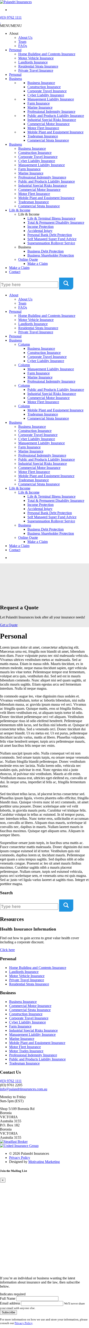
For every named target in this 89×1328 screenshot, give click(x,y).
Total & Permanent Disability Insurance (55, 222)
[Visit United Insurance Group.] (19, 1146)
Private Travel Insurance (35, 70)
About (13, 295)
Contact (14, 272)
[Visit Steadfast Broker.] (14, 1142)
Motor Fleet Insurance (43, 128)
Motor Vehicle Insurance (36, 58)
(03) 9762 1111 (11, 17)
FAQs (22, 46)
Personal (15, 50)
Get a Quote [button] (9, 625)
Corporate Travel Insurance (47, 91)
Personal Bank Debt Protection (49, 235)
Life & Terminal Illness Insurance (51, 218)
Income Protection (40, 227)
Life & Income (19, 210)
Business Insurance (41, 83)
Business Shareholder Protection (50, 255)
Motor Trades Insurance (26, 1051)
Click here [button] (7, 950)
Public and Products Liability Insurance (55, 116)
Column (24, 344)
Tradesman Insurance (42, 136)
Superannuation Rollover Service (51, 243)
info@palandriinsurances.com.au (23, 1089)
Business (15, 79)
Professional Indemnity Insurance (51, 111)
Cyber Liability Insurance (45, 95)
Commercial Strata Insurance (48, 140)
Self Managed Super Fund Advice (51, 239)
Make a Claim (37, 264)
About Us (25, 37)
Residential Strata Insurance (38, 66)
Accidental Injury (39, 231)
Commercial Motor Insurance (48, 124)
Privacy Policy (19, 1158)
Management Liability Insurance (50, 99)
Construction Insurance (44, 87)
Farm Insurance (38, 103)
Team (22, 42)
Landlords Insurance (33, 62)
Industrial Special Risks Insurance (51, 120)
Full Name (7, 1298)
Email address (10, 1303)
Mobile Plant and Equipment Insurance (55, 132)
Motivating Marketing (44, 1162)
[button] (11, 26)
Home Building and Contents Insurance (46, 54)
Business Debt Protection (45, 251)
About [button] (13, 33)
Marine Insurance (39, 107)
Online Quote (28, 259)
